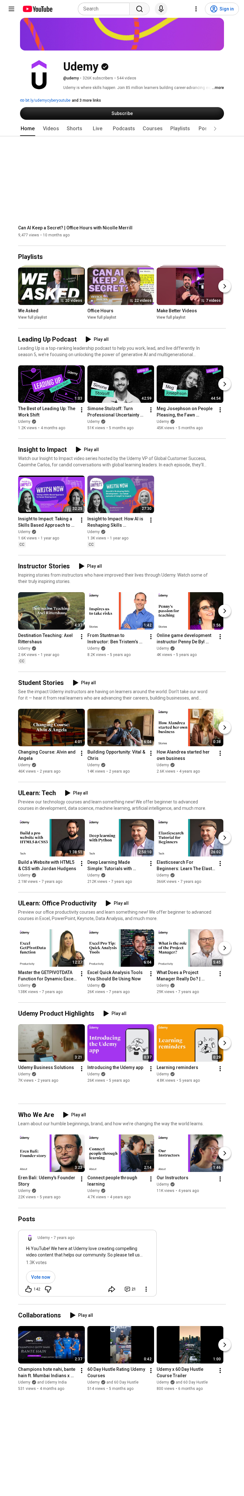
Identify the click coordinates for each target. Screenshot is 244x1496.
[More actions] (81, 409)
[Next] (224, 286)
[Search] (139, 9)
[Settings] (196, 9)
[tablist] (122, 128)
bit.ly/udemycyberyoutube (47, 100)
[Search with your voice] (161, 9)
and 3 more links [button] (86, 100)
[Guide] (11, 9)
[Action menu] (146, 1289)
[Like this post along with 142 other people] (29, 1289)
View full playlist (32, 317)
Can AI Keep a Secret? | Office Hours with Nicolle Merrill (75, 227)
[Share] (111, 1289)
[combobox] (105, 9)
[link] (87, 1265)
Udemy (24, 421)
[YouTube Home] (37, 9)
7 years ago (64, 1237)
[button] (215, 128)
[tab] (27, 128)
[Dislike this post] (48, 1289)
